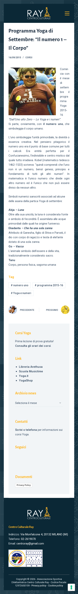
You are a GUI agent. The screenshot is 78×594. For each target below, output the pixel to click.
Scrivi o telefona (26, 430)
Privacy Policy (24, 485)
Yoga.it (23, 376)
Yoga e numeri (21, 293)
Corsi (28, 57)
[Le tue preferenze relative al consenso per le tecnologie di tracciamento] (71, 587)
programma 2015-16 (49, 285)
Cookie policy (55, 585)
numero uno (19, 285)
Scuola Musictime (31, 371)
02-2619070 (28, 539)
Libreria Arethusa (31, 367)
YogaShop (26, 380)
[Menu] (67, 13)
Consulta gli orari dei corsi (33, 346)
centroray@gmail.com (30, 543)
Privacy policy (38, 585)
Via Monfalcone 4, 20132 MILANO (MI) (44, 534)
